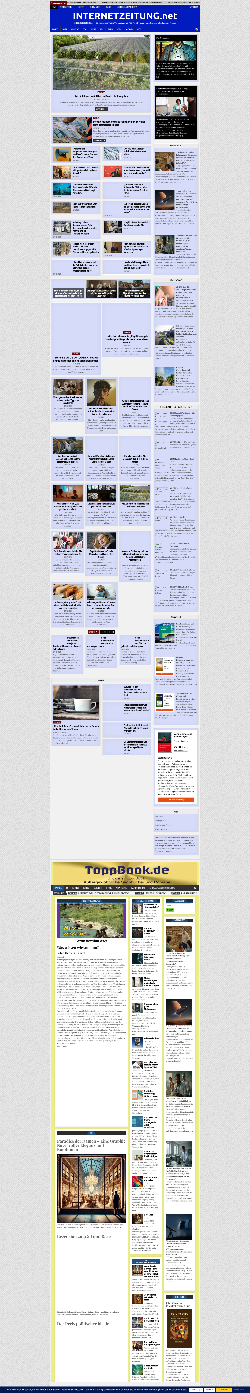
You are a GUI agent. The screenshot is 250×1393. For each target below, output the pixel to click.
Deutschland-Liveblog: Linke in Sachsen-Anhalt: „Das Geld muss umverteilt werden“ (137, 170)
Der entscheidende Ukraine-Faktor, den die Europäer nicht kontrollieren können (119, 123)
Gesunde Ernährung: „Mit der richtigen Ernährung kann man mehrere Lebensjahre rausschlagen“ (135, 555)
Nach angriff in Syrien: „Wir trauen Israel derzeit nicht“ (85, 205)
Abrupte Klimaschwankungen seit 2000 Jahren (185, 649)
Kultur (108, 7)
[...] (188, 74)
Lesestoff (81, 7)
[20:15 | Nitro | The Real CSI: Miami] (161, 489)
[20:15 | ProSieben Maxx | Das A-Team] (161, 460)
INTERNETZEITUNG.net (125, 15)
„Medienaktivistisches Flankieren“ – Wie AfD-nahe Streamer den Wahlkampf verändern (85, 188)
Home (54, 7)
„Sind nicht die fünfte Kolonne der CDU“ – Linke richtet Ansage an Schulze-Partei (136, 188)
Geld (101, 29)
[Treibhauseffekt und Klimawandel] (164, 701)
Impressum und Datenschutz (127, 7)
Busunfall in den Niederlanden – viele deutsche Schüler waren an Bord (136, 691)
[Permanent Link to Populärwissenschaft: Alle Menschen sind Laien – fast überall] (101, 540)
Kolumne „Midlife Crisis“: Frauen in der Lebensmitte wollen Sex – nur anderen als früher (101, 605)
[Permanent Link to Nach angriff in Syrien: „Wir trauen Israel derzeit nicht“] (62, 207)
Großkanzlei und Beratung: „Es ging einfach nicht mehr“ (101, 505)
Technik (110, 29)
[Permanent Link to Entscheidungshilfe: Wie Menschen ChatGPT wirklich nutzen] (135, 445)
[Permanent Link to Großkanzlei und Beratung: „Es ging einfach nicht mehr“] (101, 493)
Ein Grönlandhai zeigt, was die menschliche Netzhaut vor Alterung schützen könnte (135, 746)
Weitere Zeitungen (66, 7)
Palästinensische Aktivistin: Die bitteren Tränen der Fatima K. (68, 553)
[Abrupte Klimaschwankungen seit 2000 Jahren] (164, 665)
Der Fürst (160, 38)
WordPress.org (161, 819)
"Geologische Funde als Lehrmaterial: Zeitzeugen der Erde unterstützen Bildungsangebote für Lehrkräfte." (186, 147)
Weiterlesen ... (102, 109)
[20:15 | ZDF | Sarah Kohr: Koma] (161, 571)
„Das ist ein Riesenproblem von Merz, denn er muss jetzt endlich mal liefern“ (136, 265)
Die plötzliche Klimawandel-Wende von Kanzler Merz (136, 224)
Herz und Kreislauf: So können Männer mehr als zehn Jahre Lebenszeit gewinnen (101, 459)
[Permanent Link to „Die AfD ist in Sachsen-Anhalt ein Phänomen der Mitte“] (113, 153)
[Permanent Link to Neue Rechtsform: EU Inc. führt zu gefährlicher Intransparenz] (127, 640)
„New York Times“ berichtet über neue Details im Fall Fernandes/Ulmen (76, 728)
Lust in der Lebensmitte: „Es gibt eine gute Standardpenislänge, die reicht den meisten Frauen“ (126, 339)
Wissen (139, 29)
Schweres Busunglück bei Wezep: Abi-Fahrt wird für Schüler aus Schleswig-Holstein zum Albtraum (186, 320)
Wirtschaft (75, 29)
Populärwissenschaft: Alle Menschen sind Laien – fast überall (101, 554)
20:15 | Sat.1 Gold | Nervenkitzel (182, 431)
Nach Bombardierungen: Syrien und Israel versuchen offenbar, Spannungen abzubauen (136, 248)
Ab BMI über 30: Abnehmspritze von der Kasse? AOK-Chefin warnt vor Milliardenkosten (186, 281)
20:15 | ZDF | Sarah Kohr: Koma (182, 559)
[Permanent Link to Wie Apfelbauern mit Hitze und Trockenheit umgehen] (101, 62)
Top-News (55, 29)
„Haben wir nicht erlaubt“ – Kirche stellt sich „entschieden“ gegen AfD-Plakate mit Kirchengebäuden (86, 248)
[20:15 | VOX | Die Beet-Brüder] (161, 588)
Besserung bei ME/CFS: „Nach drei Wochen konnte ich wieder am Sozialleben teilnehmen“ (76, 359)
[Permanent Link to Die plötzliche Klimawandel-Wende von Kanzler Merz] (113, 227)
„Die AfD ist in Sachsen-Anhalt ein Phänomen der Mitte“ (135, 151)
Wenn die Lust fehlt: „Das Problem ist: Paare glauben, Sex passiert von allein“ (68, 506)
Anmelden (159, 806)
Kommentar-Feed (162, 814)
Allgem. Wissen (95, 7)
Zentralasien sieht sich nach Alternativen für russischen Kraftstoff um (136, 728)
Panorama (129, 29)
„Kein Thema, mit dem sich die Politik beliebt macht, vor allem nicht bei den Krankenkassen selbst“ (85, 266)
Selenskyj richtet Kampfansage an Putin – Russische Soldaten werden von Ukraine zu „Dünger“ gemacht (85, 228)
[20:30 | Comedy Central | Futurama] (161, 544)
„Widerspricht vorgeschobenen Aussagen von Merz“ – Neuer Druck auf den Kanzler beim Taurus (85, 152)
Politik (65, 29)
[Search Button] (196, 29)
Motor (119, 29)
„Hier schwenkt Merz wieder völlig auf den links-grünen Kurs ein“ (85, 170)
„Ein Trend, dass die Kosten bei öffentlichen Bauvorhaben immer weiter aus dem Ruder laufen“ (137, 208)
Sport (85, 29)
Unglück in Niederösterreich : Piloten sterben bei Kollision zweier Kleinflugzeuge (184, 362)
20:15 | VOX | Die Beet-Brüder (181, 576)
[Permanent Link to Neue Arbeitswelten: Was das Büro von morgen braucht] (93, 640)
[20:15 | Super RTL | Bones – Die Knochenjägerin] (161, 414)
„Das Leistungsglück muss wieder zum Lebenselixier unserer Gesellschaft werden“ (137, 707)
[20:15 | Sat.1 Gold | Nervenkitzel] (161, 443)
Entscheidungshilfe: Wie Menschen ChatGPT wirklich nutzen (135, 459)
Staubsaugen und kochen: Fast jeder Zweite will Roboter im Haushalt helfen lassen (67, 643)
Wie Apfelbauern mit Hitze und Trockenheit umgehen (101, 96)
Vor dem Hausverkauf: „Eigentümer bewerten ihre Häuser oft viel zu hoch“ (101, 293)
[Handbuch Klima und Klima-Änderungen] (164, 631)
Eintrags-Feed (160, 810)
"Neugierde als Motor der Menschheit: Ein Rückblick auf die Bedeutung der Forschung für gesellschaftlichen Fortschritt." (186, 233)
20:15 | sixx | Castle (177, 506)
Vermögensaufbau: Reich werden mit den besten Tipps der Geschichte (68, 293)
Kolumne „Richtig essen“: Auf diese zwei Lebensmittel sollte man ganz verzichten (67, 605)
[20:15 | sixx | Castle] (161, 518)
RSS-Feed (96, 99)
